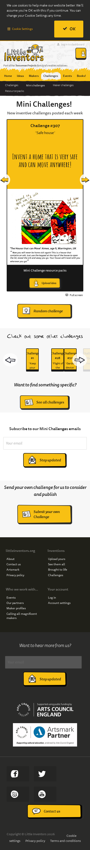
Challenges (11, 85)
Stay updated (50, 460)
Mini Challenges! (44, 104)
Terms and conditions (65, 840)
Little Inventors (24, 52)
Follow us (18, 794)
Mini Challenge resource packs (45, 270)
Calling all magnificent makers (21, 616)
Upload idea (49, 283)
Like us (18, 773)
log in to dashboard (72, 44)
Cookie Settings (22, 29)
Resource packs (14, 91)
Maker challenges (63, 85)
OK (72, 29)
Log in (52, 598)
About (10, 559)
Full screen (76, 295)
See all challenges (50, 402)
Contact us (13, 564)
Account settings (59, 603)
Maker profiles (16, 608)
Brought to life (57, 570)
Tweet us (45, 773)
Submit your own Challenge (46, 514)
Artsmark (12, 570)
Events (11, 598)
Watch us (45, 794)
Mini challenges (35, 85)
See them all (56, 564)
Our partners (15, 603)
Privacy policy (15, 575)
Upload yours (56, 559)
